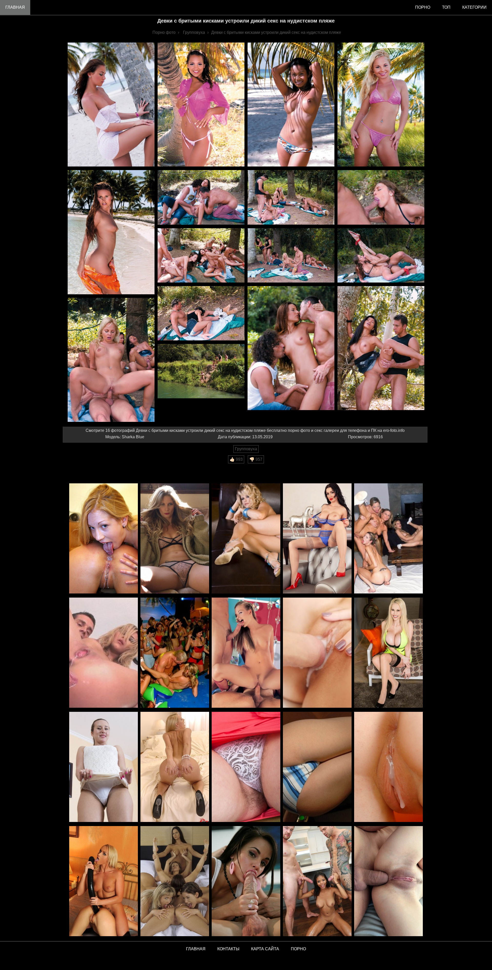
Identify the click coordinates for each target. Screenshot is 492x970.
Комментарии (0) (82, 467)
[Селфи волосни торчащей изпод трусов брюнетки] (246, 767)
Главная (15, 7)
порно (422, 7)
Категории (474, 7)
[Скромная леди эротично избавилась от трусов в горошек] (317, 767)
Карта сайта (265, 949)
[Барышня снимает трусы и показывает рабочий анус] (175, 767)
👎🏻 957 (255, 459)
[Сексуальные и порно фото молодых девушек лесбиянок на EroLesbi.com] (175, 881)
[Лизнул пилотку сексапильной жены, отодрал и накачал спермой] (388, 767)
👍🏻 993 (236, 459)
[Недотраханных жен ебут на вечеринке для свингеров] (246, 653)
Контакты (228, 949)
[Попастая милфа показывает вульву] (246, 539)
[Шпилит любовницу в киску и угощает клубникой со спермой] (317, 653)
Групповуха (246, 449)
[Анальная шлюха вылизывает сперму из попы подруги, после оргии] (103, 539)
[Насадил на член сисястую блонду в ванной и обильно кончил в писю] (103, 653)
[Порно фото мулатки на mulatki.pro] (317, 881)
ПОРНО (298, 949)
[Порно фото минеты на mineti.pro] (246, 881)
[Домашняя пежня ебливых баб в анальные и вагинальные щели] (388, 539)
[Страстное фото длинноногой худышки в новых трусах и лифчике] (175, 539)
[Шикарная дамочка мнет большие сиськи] (388, 653)
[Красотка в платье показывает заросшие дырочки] (103, 767)
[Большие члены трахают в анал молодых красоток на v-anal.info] (388, 881)
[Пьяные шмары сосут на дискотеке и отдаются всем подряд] (175, 653)
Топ (446, 7)
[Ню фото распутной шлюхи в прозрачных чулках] (317, 539)
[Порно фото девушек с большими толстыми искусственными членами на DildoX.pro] (103, 881)
